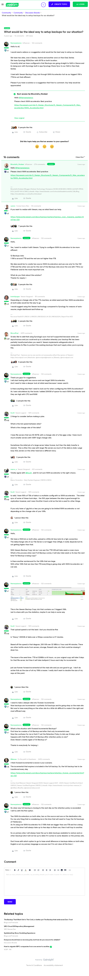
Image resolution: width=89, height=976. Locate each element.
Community (6, 12)
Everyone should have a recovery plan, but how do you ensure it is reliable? (32, 939)
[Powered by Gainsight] (44, 960)
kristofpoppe (15, 296)
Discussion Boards (32, 12)
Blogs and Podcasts (11, 922)
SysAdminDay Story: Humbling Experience (19, 933)
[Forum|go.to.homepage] (12, 5)
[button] (2, 5)
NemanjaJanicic (16, 43)
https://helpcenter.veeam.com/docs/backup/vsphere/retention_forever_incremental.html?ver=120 (47, 774)
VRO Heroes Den (10, 929)
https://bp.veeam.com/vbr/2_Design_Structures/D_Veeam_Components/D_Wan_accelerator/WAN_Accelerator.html (47, 106)
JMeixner (14, 759)
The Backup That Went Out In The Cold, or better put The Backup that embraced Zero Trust (38, 919)
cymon (13, 206)
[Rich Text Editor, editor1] (44, 883)
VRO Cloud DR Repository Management (19, 926)
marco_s (14, 469)
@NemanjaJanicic (26, 97)
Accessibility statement (53, 965)
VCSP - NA (7, 949)
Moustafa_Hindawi (17, 164)
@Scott (29, 472)
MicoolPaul (14, 333)
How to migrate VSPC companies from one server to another (26, 946)
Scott (12, 413)
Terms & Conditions (34, 965)
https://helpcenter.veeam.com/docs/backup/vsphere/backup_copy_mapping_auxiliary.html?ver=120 (47, 218)
